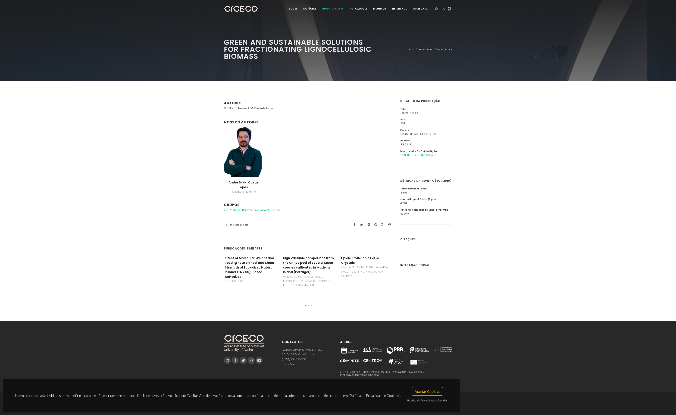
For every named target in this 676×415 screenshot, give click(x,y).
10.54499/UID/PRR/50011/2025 (382, 371)
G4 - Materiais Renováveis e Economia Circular (252, 209)
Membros (380, 8)
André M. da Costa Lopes (243, 184)
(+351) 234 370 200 (294, 359)
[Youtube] (259, 360)
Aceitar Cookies (427, 391)
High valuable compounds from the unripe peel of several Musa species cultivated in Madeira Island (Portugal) (308, 265)
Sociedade (420, 8)
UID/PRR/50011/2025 (350, 371)
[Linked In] (227, 360)
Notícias (310, 8)
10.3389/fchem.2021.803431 (418, 155)
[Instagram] (251, 360)
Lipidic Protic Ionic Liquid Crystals (360, 260)
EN (442, 9)
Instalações (358, 8)
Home (411, 49)
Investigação (332, 8)
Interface (399, 8)
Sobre (293, 8)
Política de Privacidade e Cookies (427, 400)
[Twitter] (243, 360)
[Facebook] (235, 360)
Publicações (444, 49)
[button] (305, 305)
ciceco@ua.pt (290, 364)
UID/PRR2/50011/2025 (412, 371)
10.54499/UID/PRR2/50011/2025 (361, 375)
